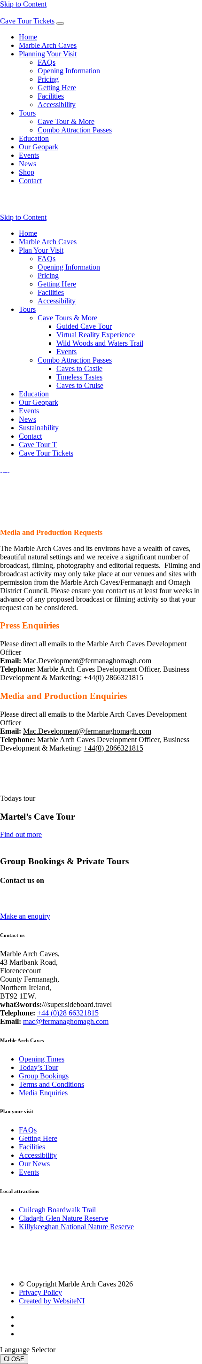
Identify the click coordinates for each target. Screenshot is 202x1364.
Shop (26, 172)
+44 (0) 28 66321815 (31, 899)
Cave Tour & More (66, 121)
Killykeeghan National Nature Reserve (76, 1227)
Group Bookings (44, 1076)
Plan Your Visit (41, 250)
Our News (34, 1164)
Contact (30, 181)
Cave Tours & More (67, 318)
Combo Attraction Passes (75, 130)
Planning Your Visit (48, 54)
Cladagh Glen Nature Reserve (63, 1218)
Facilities (51, 96)
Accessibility (57, 104)
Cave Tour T (38, 445)
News (27, 164)
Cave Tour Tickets (27, 21)
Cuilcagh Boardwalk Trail (57, 1210)
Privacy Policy (40, 1292)
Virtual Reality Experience (95, 335)
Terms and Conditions (51, 1084)
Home (28, 37)
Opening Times (41, 1059)
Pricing (48, 79)
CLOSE (14, 1359)
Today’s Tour (38, 1067)
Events (29, 155)
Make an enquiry (25, 916)
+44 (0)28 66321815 (68, 1013)
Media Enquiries (43, 1093)
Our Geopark (38, 147)
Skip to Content (23, 4)
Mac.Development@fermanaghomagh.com (87, 731)
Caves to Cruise (79, 385)
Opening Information (69, 71)
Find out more (21, 834)
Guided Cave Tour (84, 326)
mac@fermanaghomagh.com (42, 908)
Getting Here (57, 88)
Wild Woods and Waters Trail (99, 343)
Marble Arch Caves (48, 45)
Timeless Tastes (79, 377)
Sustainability (39, 428)
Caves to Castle (79, 368)
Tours (27, 113)
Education (34, 138)
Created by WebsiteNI (52, 1301)
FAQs (46, 62)
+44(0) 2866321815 (113, 748)
